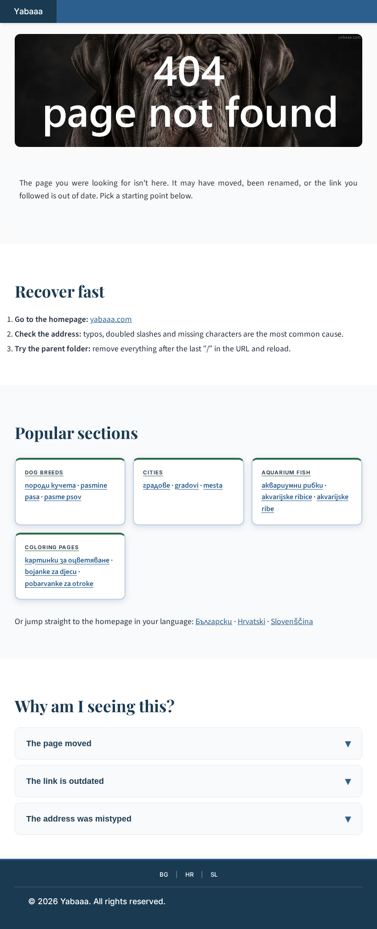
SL (214, 874)
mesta (213, 485)
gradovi (187, 485)
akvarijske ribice (287, 497)
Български (213, 621)
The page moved (58, 743)
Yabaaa (28, 11)
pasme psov (62, 497)
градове (156, 485)
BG (164, 874)
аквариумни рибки (292, 485)
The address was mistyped (78, 818)
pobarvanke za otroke (59, 584)
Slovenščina (292, 621)
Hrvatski (251, 621)
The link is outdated (65, 781)
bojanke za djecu (51, 572)
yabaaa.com (111, 319)
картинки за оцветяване (67, 560)
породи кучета (50, 485)
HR (189, 874)
